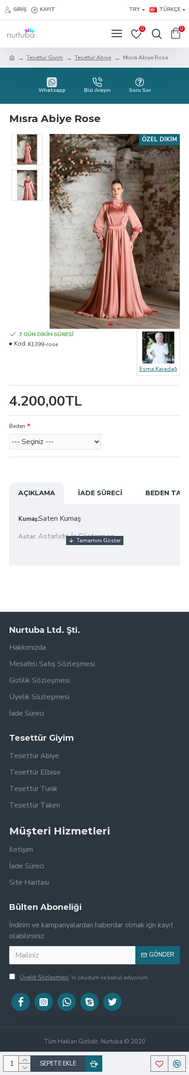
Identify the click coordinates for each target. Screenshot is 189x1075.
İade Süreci (100, 493)
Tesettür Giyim (45, 57)
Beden (17, 426)
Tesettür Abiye (93, 57)
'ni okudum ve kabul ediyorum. (84, 977)
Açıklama (36, 493)
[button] (59, 231)
